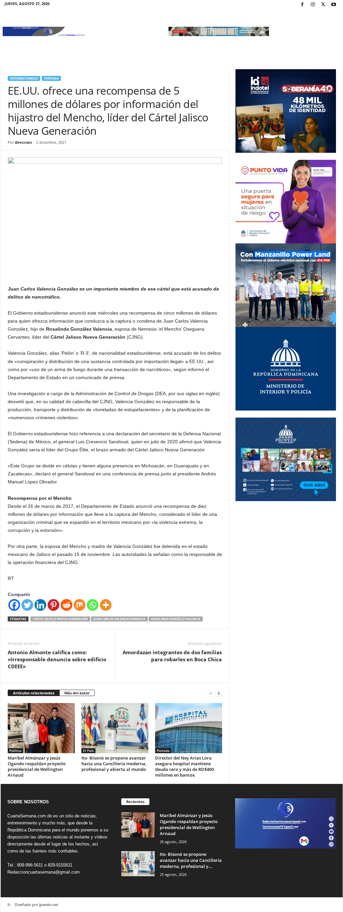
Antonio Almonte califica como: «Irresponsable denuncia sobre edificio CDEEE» (57, 659)
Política (15, 750)
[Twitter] (323, 5)
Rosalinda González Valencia (175, 619)
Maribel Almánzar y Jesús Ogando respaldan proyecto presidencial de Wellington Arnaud (37, 766)
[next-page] (218, 693)
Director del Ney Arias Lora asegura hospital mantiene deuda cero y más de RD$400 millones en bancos (184, 766)
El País (88, 750)
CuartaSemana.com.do (29, 815)
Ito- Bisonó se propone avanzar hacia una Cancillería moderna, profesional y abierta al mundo (113, 763)
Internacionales (24, 78)
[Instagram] (313, 5)
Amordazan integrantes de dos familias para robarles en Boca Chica (172, 656)
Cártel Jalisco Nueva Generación (60, 619)
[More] (106, 605)
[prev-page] (210, 693)
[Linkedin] (40, 605)
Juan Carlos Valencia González (119, 619)
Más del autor (77, 692)
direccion (23, 142)
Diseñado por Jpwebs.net (36, 904)
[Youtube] (334, 5)
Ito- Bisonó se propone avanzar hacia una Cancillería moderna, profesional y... (191, 860)
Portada (51, 78)
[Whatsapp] (92, 605)
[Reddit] (66, 605)
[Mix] (79, 605)
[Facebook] (302, 5)
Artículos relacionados (33, 692)
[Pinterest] (53, 605)
